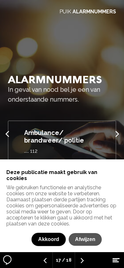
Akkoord (48, 239)
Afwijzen (85, 239)
